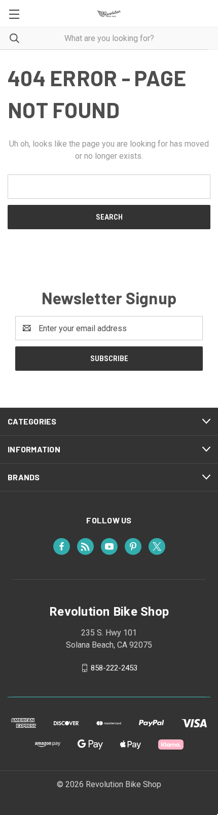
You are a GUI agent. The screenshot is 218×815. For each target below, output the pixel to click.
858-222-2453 (114, 667)
